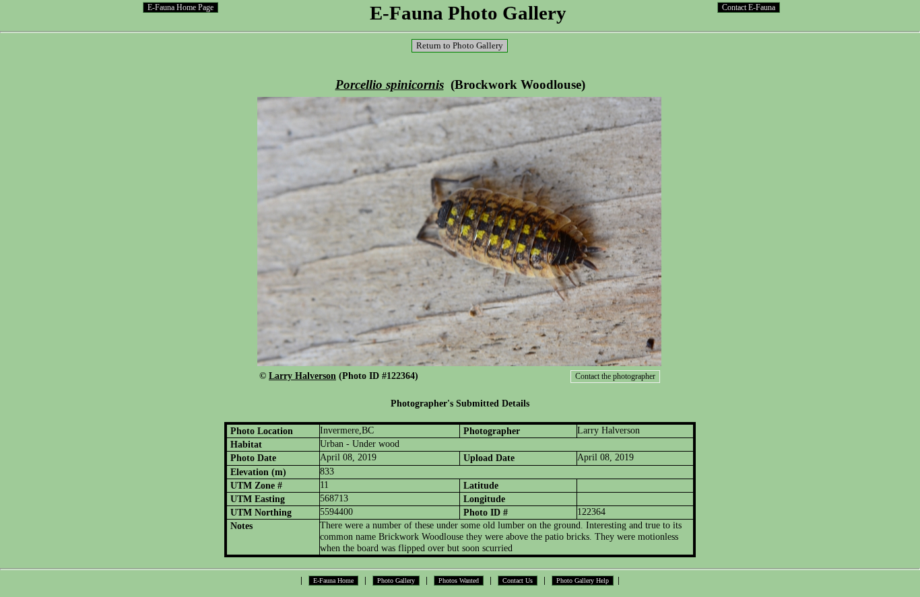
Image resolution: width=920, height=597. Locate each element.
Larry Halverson (302, 375)
